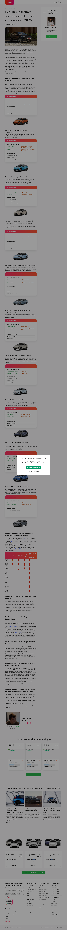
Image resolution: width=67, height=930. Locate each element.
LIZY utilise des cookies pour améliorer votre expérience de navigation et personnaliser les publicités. (33, 460)
